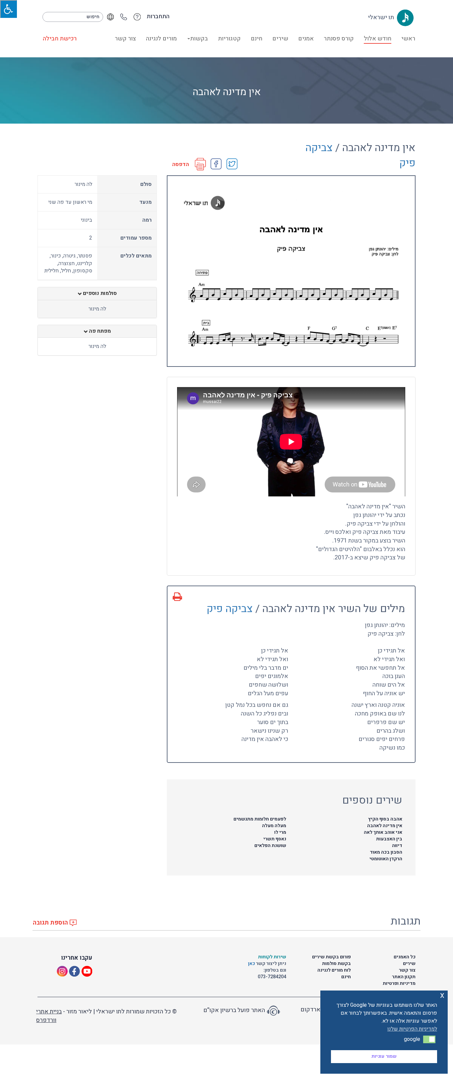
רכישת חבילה (60, 38)
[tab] (97, 293)
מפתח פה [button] (99, 331)
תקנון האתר (404, 976)
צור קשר (125, 38)
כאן (252, 963)
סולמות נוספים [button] (99, 294)
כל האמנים (405, 956)
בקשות (199, 38)
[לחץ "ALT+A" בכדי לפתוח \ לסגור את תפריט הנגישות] (8, 9)
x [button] (442, 995)
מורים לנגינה (161, 38)
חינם (256, 38)
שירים (280, 38)
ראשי (408, 38)
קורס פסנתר (339, 38)
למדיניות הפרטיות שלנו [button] (412, 1029)
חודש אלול (377, 38)
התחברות (158, 16)
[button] (429, 1039)
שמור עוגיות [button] (384, 1056)
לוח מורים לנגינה (334, 970)
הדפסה (180, 164)
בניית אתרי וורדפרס (49, 1016)
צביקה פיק (230, 608)
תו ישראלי (381, 17)
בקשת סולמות (336, 963)
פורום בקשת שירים (331, 956)
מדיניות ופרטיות (399, 983)
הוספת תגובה (51, 922)
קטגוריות (229, 38)
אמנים (306, 38)
